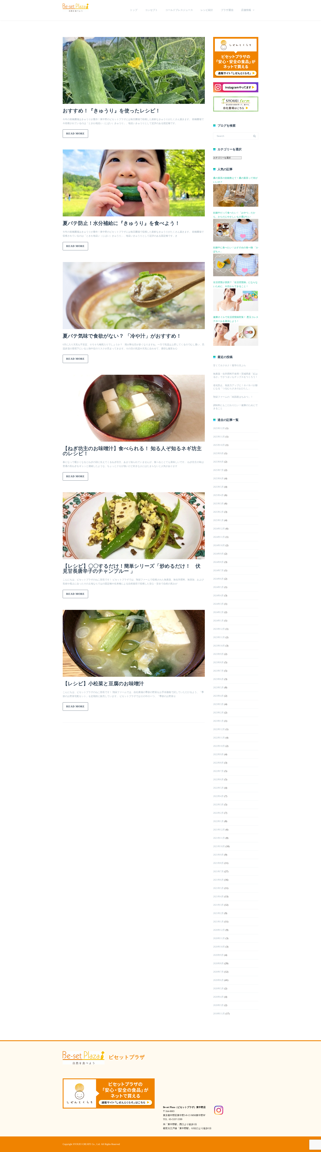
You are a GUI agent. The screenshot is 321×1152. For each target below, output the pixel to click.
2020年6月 (218, 980)
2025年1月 (218, 520)
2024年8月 (218, 562)
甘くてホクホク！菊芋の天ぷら (229, 365)
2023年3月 (218, 704)
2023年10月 (219, 645)
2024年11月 (219, 537)
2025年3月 (218, 503)
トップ (133, 10)
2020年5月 (218, 988)
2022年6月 (218, 779)
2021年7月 (218, 871)
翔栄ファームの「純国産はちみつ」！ (233, 397)
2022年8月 (218, 763)
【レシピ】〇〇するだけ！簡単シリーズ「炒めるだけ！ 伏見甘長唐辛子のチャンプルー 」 (131, 568)
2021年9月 (218, 855)
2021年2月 (218, 913)
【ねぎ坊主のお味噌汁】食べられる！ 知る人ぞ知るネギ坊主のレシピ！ (132, 451)
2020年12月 (219, 930)
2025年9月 (218, 453)
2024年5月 (218, 587)
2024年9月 (218, 554)
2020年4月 (218, 997)
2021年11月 (219, 838)
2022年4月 (218, 796)
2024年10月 (219, 545)
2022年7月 (218, 771)
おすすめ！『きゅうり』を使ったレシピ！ (114, 110)
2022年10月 (219, 746)
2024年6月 (218, 579)
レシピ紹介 (207, 10)
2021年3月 (218, 905)
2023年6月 (218, 679)
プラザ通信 (227, 10)
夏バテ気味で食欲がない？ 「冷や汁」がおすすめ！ (124, 336)
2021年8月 (218, 863)
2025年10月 (219, 445)
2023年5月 (218, 687)
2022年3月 (218, 804)
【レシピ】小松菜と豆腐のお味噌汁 (103, 683)
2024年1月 (218, 620)
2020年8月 (218, 963)
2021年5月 (218, 888)
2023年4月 (218, 696)
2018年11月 (219, 1013)
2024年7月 (218, 570)
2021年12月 (219, 829)
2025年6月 (218, 478)
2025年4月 (218, 495)
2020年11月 (219, 938)
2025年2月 (218, 512)
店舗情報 (246, 10)
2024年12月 (219, 528)
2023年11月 (219, 637)
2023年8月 (218, 662)
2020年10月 (219, 946)
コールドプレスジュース (179, 10)
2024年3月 (218, 604)
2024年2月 (218, 612)
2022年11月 (219, 737)
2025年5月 (218, 487)
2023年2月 (218, 712)
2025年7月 (218, 470)
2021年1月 (218, 921)
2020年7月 (218, 972)
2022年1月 (218, 821)
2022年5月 (218, 788)
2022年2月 (218, 813)
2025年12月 (219, 428)
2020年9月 (218, 955)
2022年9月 (218, 754)
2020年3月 (218, 1005)
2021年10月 (219, 846)
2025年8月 (218, 462)
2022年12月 (219, 729)
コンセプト (151, 10)
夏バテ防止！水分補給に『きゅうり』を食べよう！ (124, 223)
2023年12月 (219, 629)
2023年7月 (218, 671)
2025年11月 (219, 436)
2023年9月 (218, 654)
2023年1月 (218, 721)
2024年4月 (218, 595)
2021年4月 (218, 896)
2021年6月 (218, 880)
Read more (75, 133)
